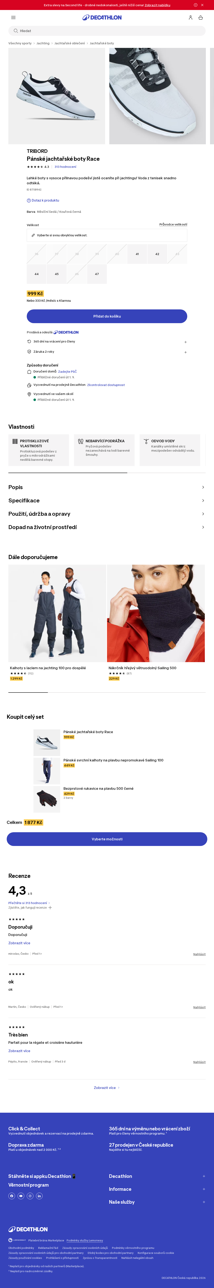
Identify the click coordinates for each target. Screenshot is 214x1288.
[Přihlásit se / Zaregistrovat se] (191, 17)
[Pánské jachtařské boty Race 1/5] (56, 96)
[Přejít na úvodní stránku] (102, 17)
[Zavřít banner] (202, 5)
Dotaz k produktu (45, 200)
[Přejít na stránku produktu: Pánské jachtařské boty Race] (46, 742)
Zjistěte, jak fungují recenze (27, 907)
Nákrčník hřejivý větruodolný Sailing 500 (142, 668)
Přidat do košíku (107, 316)
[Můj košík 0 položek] (201, 17)
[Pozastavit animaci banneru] (195, 5)
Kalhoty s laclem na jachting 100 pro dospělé (48, 668)
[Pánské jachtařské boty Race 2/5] (157, 96)
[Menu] (13, 17)
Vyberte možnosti (107, 839)
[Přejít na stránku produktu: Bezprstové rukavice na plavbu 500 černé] (46, 799)
